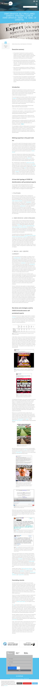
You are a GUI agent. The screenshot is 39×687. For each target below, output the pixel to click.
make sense (15, 619)
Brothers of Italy (20, 419)
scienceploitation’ (32, 264)
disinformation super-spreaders (17, 420)
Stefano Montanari (19, 452)
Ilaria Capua (20, 558)
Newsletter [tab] (10, 653)
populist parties (22, 205)
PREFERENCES (19, 683)
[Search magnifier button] (36, 7)
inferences (34, 165)
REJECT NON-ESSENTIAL (27, 683)
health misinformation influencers (27, 568)
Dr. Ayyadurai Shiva (21, 574)
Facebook (20, 225)
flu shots (27, 569)
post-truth (29, 158)
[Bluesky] (35, 1)
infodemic (14, 98)
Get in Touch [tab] (17, 653)
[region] (19, 683)
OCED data (17, 171)
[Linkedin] (34, 1)
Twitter (24, 225)
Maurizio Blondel (29, 225)
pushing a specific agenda (21, 601)
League (27, 419)
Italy (25, 167)
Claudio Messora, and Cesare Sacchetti (21, 227)
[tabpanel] (19, 664)
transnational (23, 262)
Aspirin (31, 569)
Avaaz (18, 224)
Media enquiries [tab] (26, 653)
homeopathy (22, 570)
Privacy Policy (6, 685)
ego (14, 604)
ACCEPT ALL (34, 683)
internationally (28, 202)
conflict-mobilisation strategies (17, 200)
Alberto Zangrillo (31, 561)
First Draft (13, 317)
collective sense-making (30, 162)
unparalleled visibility (17, 257)
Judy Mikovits (14, 574)
